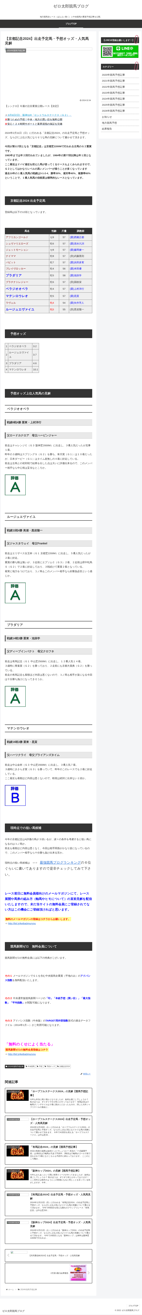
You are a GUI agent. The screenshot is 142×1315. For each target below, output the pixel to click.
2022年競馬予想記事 (113, 86)
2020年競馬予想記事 (113, 74)
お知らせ (107, 117)
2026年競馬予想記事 (113, 110)
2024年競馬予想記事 (15, 1066)
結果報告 (107, 128)
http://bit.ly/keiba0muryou (22, 923)
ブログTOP (133, 1306)
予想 (40, 1066)
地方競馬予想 (109, 122)
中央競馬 (31, 1066)
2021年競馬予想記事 (113, 80)
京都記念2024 (64, 1066)
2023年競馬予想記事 (113, 92)
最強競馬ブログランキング (60, 862)
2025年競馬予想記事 (113, 104)
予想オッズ (51, 1066)
